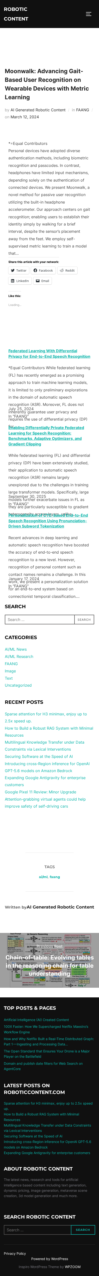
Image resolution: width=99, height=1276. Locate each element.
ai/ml (43, 877)
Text (9, 678)
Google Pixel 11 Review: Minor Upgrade (40, 792)
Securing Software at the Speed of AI (39, 756)
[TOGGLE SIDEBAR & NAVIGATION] (90, 14)
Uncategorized (18, 685)
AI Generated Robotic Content (38, 109)
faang (55, 877)
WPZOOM (72, 1267)
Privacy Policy (15, 1253)
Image (10, 671)
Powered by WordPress (49, 1259)
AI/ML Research (19, 656)
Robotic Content (16, 14)
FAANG (82, 109)
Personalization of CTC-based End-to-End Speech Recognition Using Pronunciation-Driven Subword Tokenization (48, 521)
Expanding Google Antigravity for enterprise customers (47, 1153)
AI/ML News (16, 649)
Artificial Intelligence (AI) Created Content (36, 1020)
